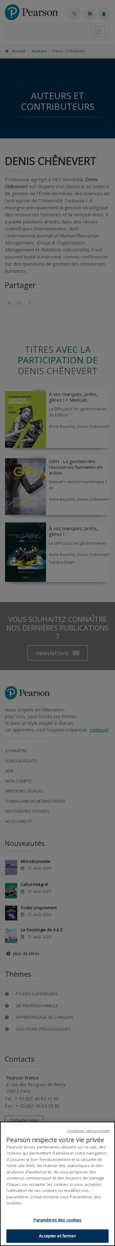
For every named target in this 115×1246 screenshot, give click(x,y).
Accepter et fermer (57, 1236)
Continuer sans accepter (88, 1130)
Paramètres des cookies (58, 1220)
